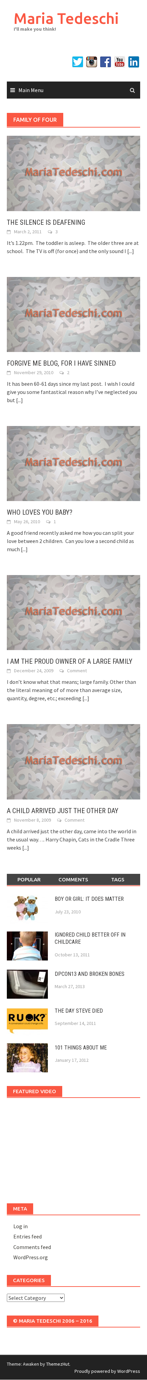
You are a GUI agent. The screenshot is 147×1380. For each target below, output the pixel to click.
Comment (77, 670)
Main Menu (30, 90)
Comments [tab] (73, 879)
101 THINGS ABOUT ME (81, 1047)
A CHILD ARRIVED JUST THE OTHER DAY (62, 811)
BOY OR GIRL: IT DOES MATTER (89, 899)
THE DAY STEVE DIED (79, 1011)
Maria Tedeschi (66, 18)
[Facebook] (105, 62)
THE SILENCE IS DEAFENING (46, 222)
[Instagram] (91, 62)
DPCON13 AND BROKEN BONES (89, 974)
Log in (20, 1226)
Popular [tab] (29, 879)
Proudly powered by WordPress (107, 1371)
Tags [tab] (117, 879)
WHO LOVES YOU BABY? (39, 512)
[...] (130, 251)
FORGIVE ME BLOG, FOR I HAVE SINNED (61, 363)
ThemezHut (57, 1364)
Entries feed (27, 1236)
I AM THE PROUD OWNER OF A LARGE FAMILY (69, 661)
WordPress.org (30, 1257)
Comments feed (32, 1247)
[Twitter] (77, 62)
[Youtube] (119, 62)
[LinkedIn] (133, 62)
